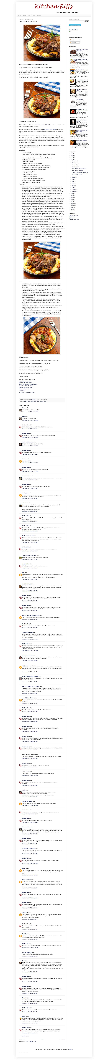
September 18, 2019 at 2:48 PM (29, 542)
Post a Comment (25, 1036)
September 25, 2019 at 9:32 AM (29, 1003)
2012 (72, 205)
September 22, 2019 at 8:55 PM (29, 939)
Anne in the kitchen (27, 801)
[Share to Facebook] (44, 399)
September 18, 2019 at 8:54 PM (29, 600)
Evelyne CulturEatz (27, 655)
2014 (72, 201)
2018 (72, 193)
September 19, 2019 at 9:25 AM (29, 758)
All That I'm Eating (27, 952)
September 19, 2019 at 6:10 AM (29, 671)
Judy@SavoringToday (28, 697)
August (73, 177)
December (74, 160)
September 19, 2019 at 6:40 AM (29, 693)
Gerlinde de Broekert (27, 442)
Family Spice (25, 493)
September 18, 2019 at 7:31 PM (29, 579)
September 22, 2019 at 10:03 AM (30, 907)
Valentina (24, 912)
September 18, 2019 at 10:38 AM (30, 420)
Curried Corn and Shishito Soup (79, 168)
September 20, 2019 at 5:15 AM (29, 833)
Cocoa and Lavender (27, 827)
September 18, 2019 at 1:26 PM (29, 498)
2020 (72, 157)
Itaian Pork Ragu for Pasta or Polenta (28, 384)
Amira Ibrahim (25, 771)
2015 (72, 199)
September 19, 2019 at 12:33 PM (30, 775)
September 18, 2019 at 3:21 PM (29, 559)
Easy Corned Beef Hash (82, 80)
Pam (23, 416)
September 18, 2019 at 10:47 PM (30, 639)
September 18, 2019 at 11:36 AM (30, 445)
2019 (72, 159)
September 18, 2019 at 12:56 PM (30, 479)
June (73, 181)
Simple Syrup (79, 99)
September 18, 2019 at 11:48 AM (30, 454)
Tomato (41, 401)
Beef (29, 401)
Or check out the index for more (26, 392)
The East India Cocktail (77, 174)
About (24, 15)
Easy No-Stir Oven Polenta (25, 382)
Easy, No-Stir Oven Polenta (49, 129)
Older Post (61, 1039)
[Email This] (40, 399)
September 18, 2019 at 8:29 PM (29, 590)
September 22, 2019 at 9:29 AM (29, 887)
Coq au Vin (21, 390)
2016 (72, 197)
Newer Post (22, 1039)
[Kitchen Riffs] (73, 34)
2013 (72, 203)
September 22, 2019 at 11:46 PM (30, 947)
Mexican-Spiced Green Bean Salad (80, 172)
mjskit (23, 1016)
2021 (72, 155)
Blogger (71, 1049)
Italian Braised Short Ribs (77, 170)
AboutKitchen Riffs (73, 215)
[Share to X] (43, 399)
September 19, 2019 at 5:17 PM (29, 785)
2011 (72, 207)
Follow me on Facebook (73, 29)
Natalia (24, 407)
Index (29, 15)
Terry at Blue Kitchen (27, 632)
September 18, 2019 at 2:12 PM (29, 531)
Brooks (24, 997)
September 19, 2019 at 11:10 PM (30, 822)
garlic (32, 401)
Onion (38, 401)
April (73, 185)
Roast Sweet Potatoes (81, 140)
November (74, 162)
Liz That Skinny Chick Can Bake (30, 676)
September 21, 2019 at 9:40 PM (29, 853)
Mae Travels (25, 503)
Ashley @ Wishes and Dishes (29, 555)
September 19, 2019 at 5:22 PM (29, 796)
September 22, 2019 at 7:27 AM (29, 875)
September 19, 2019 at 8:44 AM (29, 711)
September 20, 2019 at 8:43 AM (29, 843)
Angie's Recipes (26, 476)
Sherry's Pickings (26, 584)
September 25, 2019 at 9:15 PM (29, 1023)
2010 (72, 209)
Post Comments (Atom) (30, 1041)
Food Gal (24, 933)
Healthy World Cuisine (28, 535)
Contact (39, 15)
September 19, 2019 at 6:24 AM (29, 681)
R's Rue (24, 459)
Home (19, 15)
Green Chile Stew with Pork (25, 387)
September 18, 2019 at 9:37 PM (29, 627)
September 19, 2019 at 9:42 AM (29, 767)
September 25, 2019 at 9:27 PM (29, 1033)
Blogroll (71, 218)
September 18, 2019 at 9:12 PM (29, 619)
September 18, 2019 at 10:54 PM (30, 650)
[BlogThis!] (42, 399)
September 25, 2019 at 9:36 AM (29, 1011)
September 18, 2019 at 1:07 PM (29, 488)
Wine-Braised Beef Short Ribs (44, 124)
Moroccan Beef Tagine (24, 389)
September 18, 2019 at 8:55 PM (29, 610)
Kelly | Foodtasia (26, 879)
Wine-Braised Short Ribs (25, 381)
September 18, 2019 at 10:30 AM (30, 411)
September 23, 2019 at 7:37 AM (29, 971)
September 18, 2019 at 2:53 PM (29, 551)
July (73, 179)
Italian (35, 401)
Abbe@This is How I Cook (28, 848)
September (74, 166)
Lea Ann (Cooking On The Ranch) (30, 686)
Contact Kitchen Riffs (74, 219)
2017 (72, 195)
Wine (44, 401)
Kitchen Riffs (25, 424)
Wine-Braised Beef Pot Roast (26, 385)
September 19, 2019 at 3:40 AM (29, 660)
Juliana (24, 790)
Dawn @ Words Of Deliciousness (30, 615)
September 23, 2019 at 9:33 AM (29, 981)
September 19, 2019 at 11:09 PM (30, 814)
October (74, 164)
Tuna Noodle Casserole (81, 69)
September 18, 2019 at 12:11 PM (30, 471)
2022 (72, 153)
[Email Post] (38, 399)
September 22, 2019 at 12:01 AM (30, 863)
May (73, 183)
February (74, 189)
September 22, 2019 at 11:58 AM (30, 919)
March (73, 187)
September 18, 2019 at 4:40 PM (29, 568)
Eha (23, 572)
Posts (72, 40)
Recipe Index (72, 216)
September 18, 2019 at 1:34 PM (29, 511)
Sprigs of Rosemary (27, 665)
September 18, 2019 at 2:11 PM (29, 521)
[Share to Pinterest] (46, 399)
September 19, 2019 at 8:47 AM (29, 750)
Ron (23, 960)
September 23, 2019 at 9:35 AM (29, 993)
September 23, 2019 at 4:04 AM (29, 956)
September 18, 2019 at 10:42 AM (30, 428)
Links (34, 15)
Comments (73, 42)
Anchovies (25, 401)
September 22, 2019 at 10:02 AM (30, 897)
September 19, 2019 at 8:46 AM (29, 731)
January (74, 191)
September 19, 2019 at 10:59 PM (30, 805)
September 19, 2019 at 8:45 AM (29, 721)
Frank (23, 868)
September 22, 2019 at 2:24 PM (29, 929)
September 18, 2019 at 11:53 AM (30, 462)
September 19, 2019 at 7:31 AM (29, 703)
